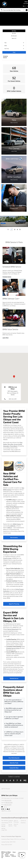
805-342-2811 (13, 399)
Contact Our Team (14, 768)
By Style (14, 33)
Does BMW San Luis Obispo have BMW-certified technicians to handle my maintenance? (13, 725)
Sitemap (6, 854)
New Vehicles (4, 820)
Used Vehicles (4, 822)
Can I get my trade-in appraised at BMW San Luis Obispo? (13, 717)
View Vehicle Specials (14, 758)
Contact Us (23, 820)
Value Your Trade (14, 763)
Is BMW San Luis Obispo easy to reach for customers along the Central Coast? (13, 733)
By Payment (14, 36)
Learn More (5, 308)
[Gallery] (14, 221)
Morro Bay (10, 444)
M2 (25, 780)
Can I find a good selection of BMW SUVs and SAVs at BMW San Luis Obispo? (13, 701)
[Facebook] (1, 809)
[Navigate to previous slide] (1, 221)
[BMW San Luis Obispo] (11, 4)
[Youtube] (7, 809)
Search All (14, 38)
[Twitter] (5, 809)
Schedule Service (7, 277)
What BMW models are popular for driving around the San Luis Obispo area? (13, 710)
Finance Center (7, 558)
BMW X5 (13, 526)
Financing (17, 818)
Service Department (12, 629)
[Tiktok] (9, 809)
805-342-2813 (7, 804)
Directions (23, 822)
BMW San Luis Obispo (6, 852)
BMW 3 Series (17, 524)
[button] (14, 377)
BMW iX (9, 527)
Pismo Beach (13, 446)
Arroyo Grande (18, 444)
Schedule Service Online (12, 648)
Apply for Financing (14, 604)
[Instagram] (3, 809)
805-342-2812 (8, 802)
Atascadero (6, 446)
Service (11, 818)
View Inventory (14, 537)
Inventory (4, 818)
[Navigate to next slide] (27, 221)
